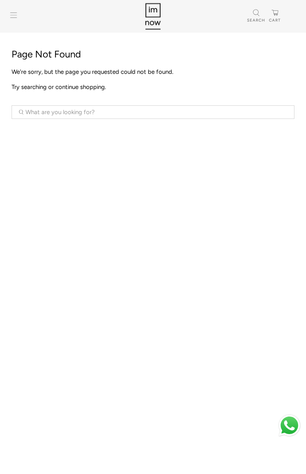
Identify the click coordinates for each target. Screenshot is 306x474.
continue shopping (80, 87)
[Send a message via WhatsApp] (289, 425)
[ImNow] (153, 16)
